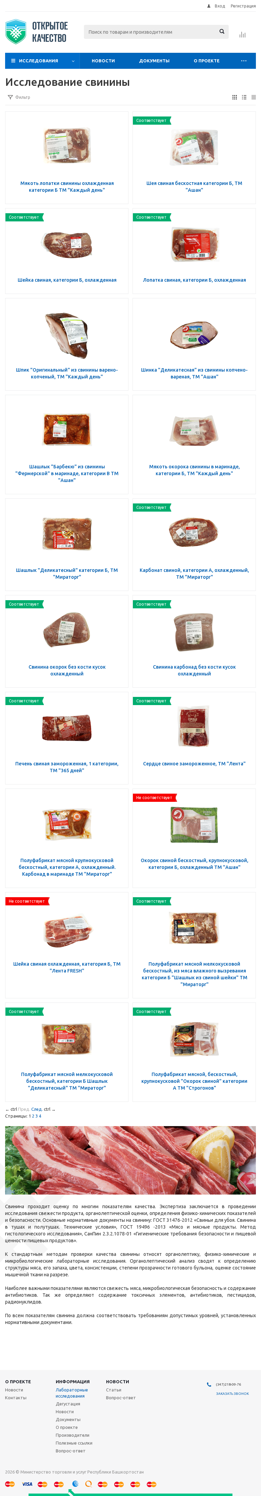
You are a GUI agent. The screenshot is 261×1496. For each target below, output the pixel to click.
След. (37, 1109)
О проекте (207, 60)
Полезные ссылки (74, 1442)
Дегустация (68, 1403)
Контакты (16, 1397)
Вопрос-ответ (71, 1450)
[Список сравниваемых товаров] (243, 36)
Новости (103, 60)
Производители (72, 1435)
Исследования (38, 60)
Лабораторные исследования (72, 1392)
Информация (73, 1381)
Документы (154, 60)
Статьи (113, 1389)
